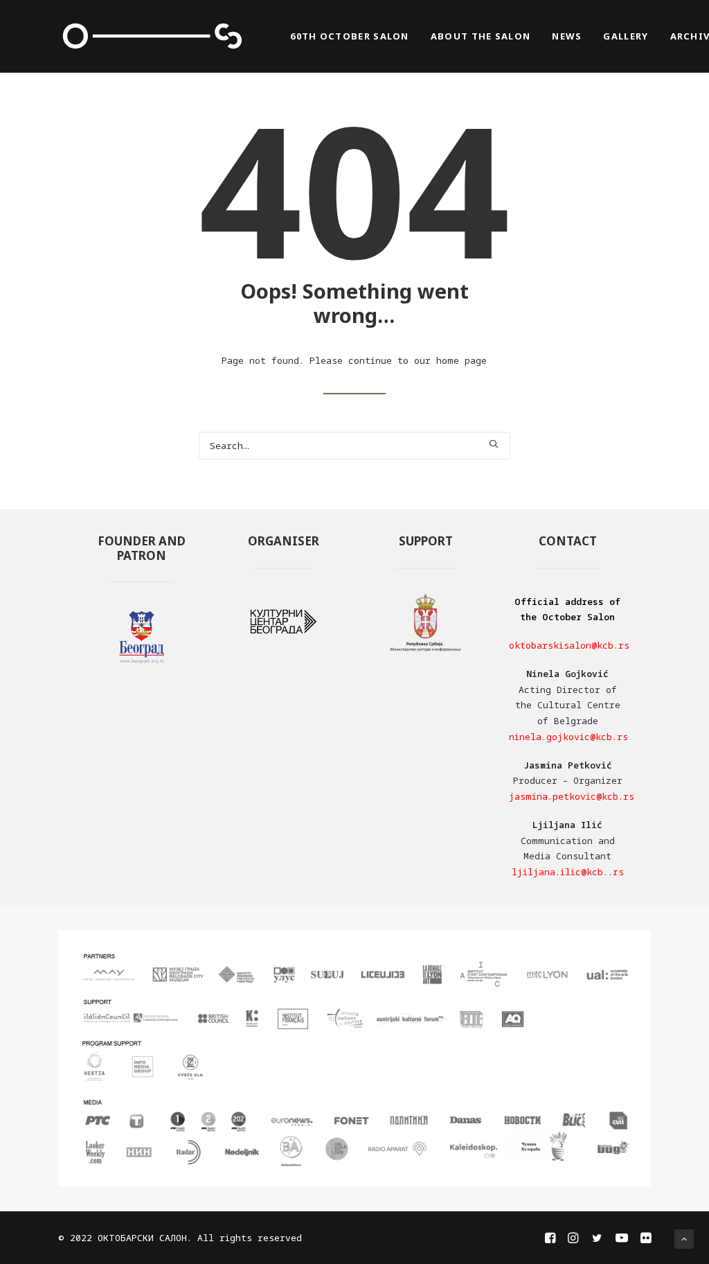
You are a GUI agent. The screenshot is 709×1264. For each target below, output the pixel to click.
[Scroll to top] (684, 1237)
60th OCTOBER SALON (349, 36)
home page (461, 360)
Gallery (625, 36)
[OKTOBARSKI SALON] (152, 36)
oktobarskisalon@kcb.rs (569, 645)
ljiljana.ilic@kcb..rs (568, 872)
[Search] (354, 445)
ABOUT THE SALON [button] (481, 36)
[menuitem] (349, 36)
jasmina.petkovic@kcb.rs (571, 796)
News (567, 36)
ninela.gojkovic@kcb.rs (568, 736)
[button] (493, 443)
